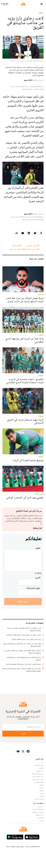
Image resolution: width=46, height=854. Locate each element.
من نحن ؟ (41, 806)
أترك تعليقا (23, 601)
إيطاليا (41, 790)
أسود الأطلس (39, 765)
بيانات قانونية (39, 815)
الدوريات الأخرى (39, 799)
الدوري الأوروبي (39, 782)
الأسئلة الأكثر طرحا (38, 809)
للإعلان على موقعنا (38, 812)
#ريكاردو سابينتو (17, 249)
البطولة (41, 13)
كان (42, 762)
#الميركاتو (17, 245)
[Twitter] (23, 751)
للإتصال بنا (40, 818)
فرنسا (42, 793)
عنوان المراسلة (33, 588)
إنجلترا (42, 785)
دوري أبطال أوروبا (38, 779)
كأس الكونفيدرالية (38, 776)
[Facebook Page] (28, 751)
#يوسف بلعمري (31, 249)
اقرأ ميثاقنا (37, 528)
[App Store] (32, 837)
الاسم (37, 577)
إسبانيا (41, 788)
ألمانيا (42, 796)
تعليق (38, 548)
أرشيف (41, 820)
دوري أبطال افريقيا (38, 774)
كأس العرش (40, 771)
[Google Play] (15, 837)
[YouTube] (18, 751)
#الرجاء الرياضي (32, 245)
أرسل (23, 734)
